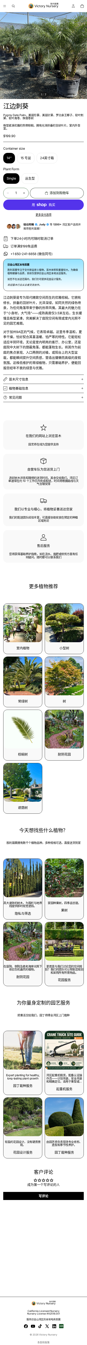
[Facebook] (25, 1326)
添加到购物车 (59, 193)
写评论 (43, 1196)
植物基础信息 (18, 388)
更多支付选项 (43, 214)
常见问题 (15, 397)
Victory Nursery (48, 1334)
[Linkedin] (54, 1326)
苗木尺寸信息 (18, 379)
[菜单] (4, 6)
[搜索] (13, 6)
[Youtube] (33, 1326)
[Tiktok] (40, 1326)
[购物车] (82, 6)
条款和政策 (43, 1342)
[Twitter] (47, 1326)
